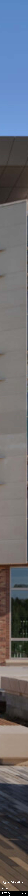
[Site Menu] (25, 893)
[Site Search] (22, 893)
